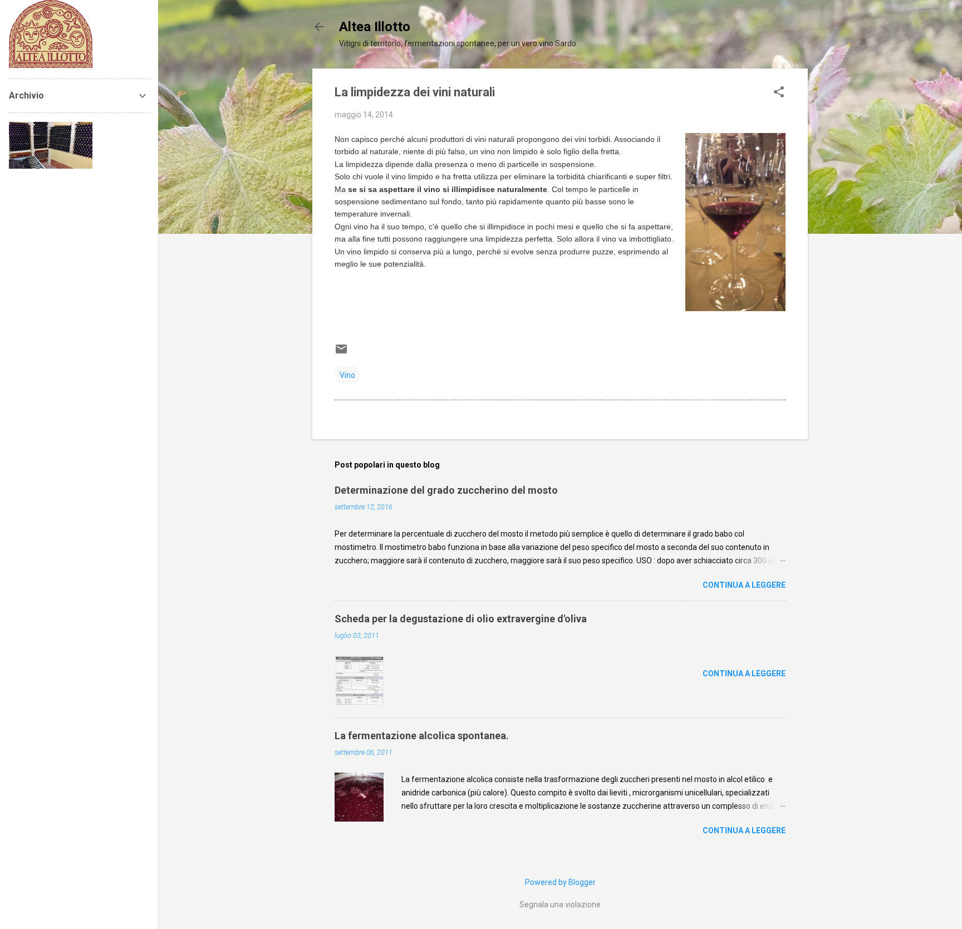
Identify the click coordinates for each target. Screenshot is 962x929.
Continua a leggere (744, 585)
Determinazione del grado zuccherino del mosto (446, 490)
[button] (779, 92)
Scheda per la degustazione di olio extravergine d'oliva (461, 619)
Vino (347, 375)
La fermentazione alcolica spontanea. (422, 735)
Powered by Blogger (560, 882)
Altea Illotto (374, 27)
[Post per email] (341, 352)
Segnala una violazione (560, 904)
